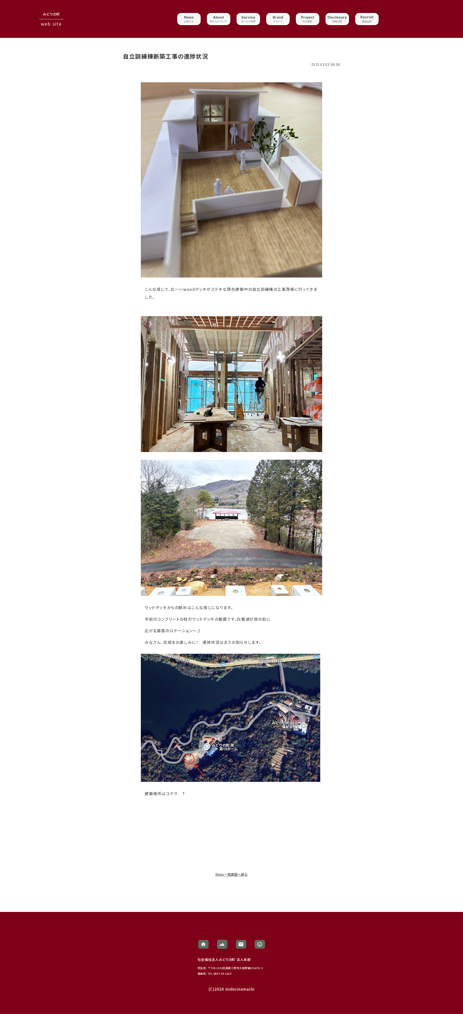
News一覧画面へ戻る (231, 874)
